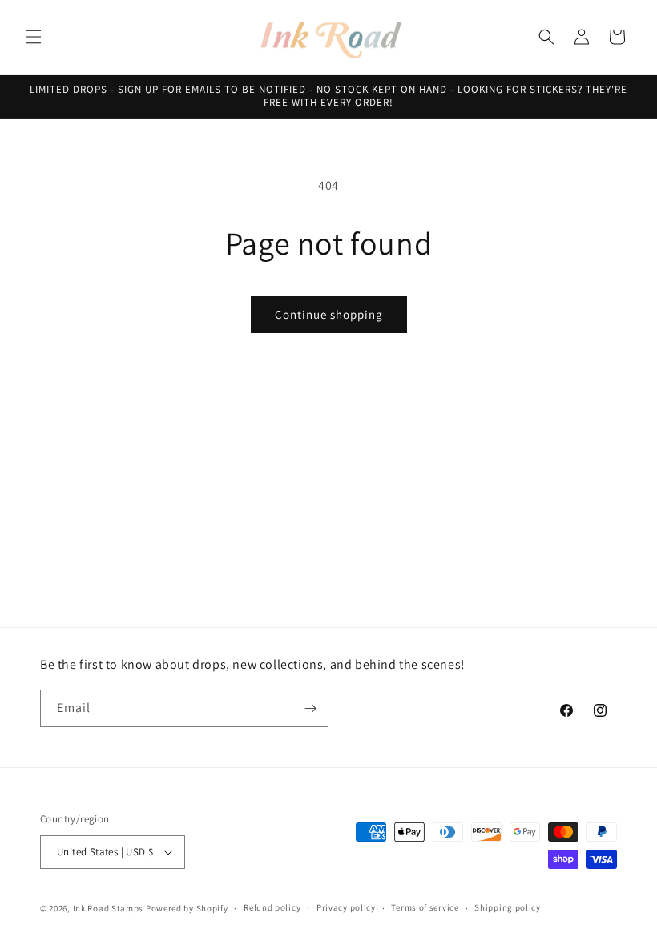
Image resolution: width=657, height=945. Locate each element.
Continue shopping (329, 314)
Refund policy (272, 907)
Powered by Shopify (187, 908)
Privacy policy (346, 907)
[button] (33, 36)
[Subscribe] (310, 708)
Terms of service (424, 907)
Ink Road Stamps (108, 908)
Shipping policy (507, 907)
